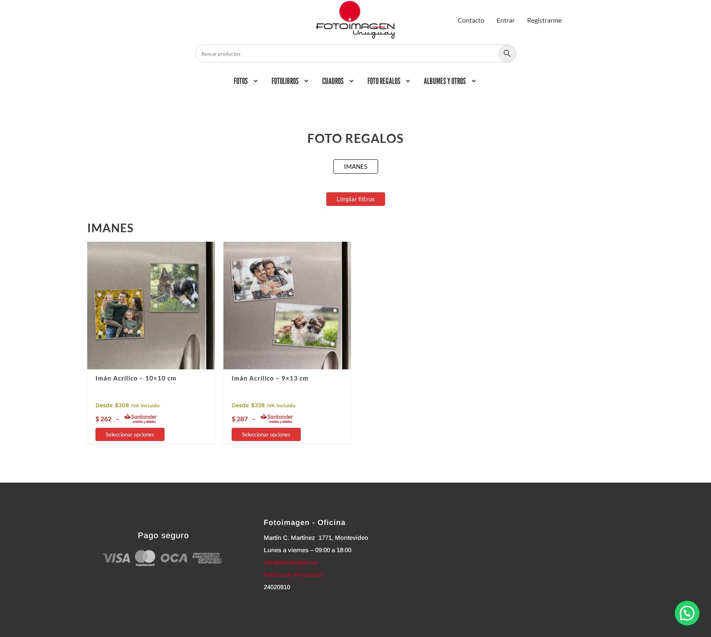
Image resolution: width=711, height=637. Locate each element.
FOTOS (241, 81)
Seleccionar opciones (130, 434)
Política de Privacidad (293, 574)
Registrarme (544, 20)
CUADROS (333, 81)
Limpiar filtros (356, 199)
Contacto (471, 20)
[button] (246, 81)
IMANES (355, 166)
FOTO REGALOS (383, 81)
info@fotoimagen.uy (291, 562)
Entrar (506, 20)
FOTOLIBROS (285, 81)
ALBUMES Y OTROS (445, 81)
